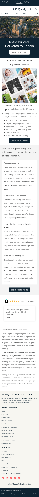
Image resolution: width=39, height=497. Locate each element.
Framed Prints (16, 14)
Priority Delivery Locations (9, 467)
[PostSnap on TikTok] (15, 478)
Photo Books (5, 424)
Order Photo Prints (19, 290)
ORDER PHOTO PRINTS (19, 52)
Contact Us (5, 464)
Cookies (24, 494)
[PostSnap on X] (11, 478)
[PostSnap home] (19, 9)
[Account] (30, 9)
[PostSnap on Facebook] (3, 478)
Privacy (13, 494)
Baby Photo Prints (7, 430)
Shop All (4, 411)
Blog (3, 461)
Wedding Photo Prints (8, 433)
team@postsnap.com (22, 402)
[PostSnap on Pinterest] (19, 478)
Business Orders (6, 457)
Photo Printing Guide (8, 454)
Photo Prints (5, 14)
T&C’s (3, 494)
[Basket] (35, 9)
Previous (4, 85)
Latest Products (6, 443)
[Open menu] (3, 9)
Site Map (35, 494)
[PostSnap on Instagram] (7, 478)
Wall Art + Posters (28, 14)
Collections (5, 470)
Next (34, 85)
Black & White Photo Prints (9, 437)
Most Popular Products (8, 440)
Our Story (4, 451)
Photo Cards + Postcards (9, 427)
